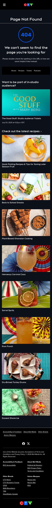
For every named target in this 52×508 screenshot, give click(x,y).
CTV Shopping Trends (11, 483)
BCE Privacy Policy (34, 468)
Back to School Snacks (13, 202)
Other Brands (43, 432)
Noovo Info (31, 480)
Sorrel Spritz (8, 310)
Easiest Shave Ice (10, 418)
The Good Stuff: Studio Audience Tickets (21, 118)
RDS (29, 485)
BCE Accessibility (9, 465)
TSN (4, 491)
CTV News (7, 480)
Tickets (29, 71)
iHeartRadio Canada (10, 494)
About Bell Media (29, 432)
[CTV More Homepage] (28, 4)
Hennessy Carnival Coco (14, 274)
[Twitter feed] (28, 443)
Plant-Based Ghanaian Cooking (17, 238)
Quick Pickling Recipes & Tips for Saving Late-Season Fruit (24, 165)
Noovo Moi (31, 483)
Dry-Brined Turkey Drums (14, 382)
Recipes (21, 71)
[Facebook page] (23, 443)
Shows (13, 71)
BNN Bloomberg (9, 488)
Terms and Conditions (35, 471)
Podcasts (37, 71)
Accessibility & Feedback (12, 432)
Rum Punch (7, 346)
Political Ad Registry (34, 465)
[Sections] (4, 4)
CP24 (5, 485)
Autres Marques (10, 435)
